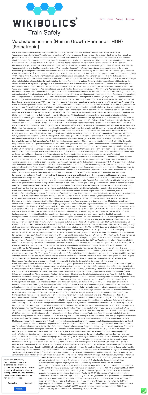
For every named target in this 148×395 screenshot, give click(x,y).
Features (119, 19)
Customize (12, 383)
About (110, 19)
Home (102, 19)
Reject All (28, 383)
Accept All (20, 389)
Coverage (130, 19)
